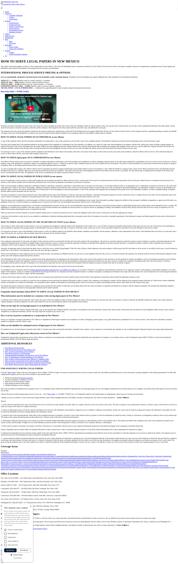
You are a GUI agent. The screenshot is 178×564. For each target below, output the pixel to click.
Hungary (138, 462)
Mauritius (96, 464)
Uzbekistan (40, 469)
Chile (156, 460)
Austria (51, 460)
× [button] (30, 506)
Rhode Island (33, 458)
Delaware (46, 454)
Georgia (14, 456)
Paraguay (32, 465)
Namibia (133, 464)
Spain (71, 467)
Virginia (78, 458)
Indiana (38, 456)
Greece (118, 462)
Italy (8, 464)
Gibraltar (113, 462)
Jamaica (12, 464)
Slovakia (45, 467)
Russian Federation (141, 465)
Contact (7, 51)
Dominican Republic (49, 462)
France (102, 462)
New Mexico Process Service (14, 348)
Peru (53, 465)
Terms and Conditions (16, 49)
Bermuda (91, 460)
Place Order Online (7, 91)
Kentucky (52, 456)
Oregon (18, 458)
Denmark (39, 462)
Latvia (53, 464)
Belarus (75, 460)
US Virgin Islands (31, 469)
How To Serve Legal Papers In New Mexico (19, 351)
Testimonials (9, 38)
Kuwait (48, 464)
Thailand (120, 467)
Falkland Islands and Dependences (81, 462)
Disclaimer (8, 45)
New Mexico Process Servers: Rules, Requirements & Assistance (26, 364)
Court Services (14, 23)
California (26, 454)
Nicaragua (9, 465)
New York (154, 456)
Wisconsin (101, 458)
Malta (91, 464)
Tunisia (125, 467)
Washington (85, 458)
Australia (46, 460)
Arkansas (19, 454)
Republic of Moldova (102, 465)
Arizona (13, 454)
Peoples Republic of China (43, 465)
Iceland (143, 462)
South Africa (57, 467)
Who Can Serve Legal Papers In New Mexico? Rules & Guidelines (27, 361)
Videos (7, 34)
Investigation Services (16, 30)
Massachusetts (76, 456)
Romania (132, 465)
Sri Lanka (76, 467)
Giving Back (13, 19)
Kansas (46, 456)
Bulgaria (137, 460)
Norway (15, 465)
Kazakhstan (42, 464)
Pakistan (21, 465)
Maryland (69, 456)
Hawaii (25, 456)
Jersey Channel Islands (26, 464)
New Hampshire (129, 456)
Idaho (30, 456)
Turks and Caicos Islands (140, 467)
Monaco (106, 464)
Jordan (36, 464)
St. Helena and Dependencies (89, 467)
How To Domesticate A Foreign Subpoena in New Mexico (24, 357)
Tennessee (60, 458)
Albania (3, 460)
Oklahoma (12, 458)
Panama (26, 465)
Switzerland (108, 467)
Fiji (94, 462)
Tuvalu (150, 467)
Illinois (34, 456)
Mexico (101, 464)
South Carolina (43, 458)
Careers (11, 17)
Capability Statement (16, 15)
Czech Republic (31, 462)
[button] (17, 555)
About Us (8, 14)
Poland (74, 465)
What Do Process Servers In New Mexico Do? (20, 350)
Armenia (40, 460)
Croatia (19, 462)
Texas (65, 458)
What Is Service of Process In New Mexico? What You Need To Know (28, 363)
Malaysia (86, 464)
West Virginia (93, 458)
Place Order (16, 4)
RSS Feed (12, 43)
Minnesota (91, 456)
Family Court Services (16, 26)
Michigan (84, 456)
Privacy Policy (14, 47)
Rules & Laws (9, 36)
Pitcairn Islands (67, 465)
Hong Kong (131, 462)
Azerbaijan (57, 460)
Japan (17, 464)
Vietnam (53, 469)
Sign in (22, 4)
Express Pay (7, 4)
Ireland (151, 462)
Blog (6, 39)
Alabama (4, 454)
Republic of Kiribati (88, 465)
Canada (142, 460)
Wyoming (107, 458)
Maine (64, 456)
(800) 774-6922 (24, 91)
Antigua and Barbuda (24, 460)
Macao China (73, 464)
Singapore (38, 467)
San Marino (12, 467)
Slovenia (50, 467)
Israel (5, 464)
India (147, 462)
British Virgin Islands (127, 460)
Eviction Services (14, 25)
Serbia (26, 467)
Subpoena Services (15, 32)
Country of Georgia (10, 462)
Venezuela (47, 469)
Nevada (121, 456)
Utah (68, 458)
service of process (27, 378)
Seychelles (31, 467)
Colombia (161, 460)
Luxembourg (65, 464)
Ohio (7, 458)
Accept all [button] (10, 550)
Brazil (118, 460)
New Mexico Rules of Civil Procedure (17, 353)
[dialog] (17, 533)
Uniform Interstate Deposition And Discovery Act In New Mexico (26, 355)
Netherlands (139, 464)
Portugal (79, 465)
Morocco (127, 464)
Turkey (129, 467)
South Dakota (52, 458)
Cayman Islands (150, 460)
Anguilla (14, 460)
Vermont (73, 458)
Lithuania (58, 464)
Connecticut (39, 454)
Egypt (63, 462)
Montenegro (113, 464)
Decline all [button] (24, 550)
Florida (9, 456)
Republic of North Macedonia (119, 465)
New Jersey (139, 456)
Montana (110, 456)
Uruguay (22, 469)
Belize (86, 460)
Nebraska (116, 456)
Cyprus (23, 462)
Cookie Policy (17, 558)
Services (7, 21)
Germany (107, 462)
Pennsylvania (25, 458)
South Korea (65, 467)
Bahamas (64, 460)
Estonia (67, 462)
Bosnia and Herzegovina (102, 460)
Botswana (113, 460)
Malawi (80, 464)
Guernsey (124, 462)
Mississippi (98, 456)
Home (7, 12)
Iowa (42, 456)
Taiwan (114, 467)
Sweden (101, 467)
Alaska (9, 454)
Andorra (8, 460)
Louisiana (58, 456)
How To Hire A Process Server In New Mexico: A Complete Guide (27, 359)
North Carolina (163, 456)
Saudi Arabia (20, 467)
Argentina (34, 460)
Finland (97, 462)
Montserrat (120, 464)
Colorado (32, 454)
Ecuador (58, 462)
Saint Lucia (150, 465)
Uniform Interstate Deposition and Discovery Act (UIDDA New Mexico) (53, 270)
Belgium (81, 460)
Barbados (70, 460)
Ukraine (155, 467)
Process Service (14, 28)
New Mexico (147, 456)
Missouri (104, 456)
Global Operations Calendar (18, 54)
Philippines (58, 465)
